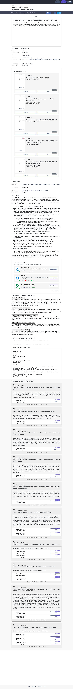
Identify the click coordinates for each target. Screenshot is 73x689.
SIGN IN (69, 1)
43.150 (23, 12)
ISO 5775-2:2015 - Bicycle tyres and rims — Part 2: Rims (36, 190)
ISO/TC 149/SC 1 (43, 404)
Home (29, 686)
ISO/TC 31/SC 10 (31, 12)
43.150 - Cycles (25, 55)
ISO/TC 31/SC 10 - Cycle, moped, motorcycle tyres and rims (36, 58)
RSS (44, 686)
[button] (48, 13)
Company (34, 686)
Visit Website (53, 269)
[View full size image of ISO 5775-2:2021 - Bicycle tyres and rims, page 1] (20, 81)
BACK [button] (12, 12)
